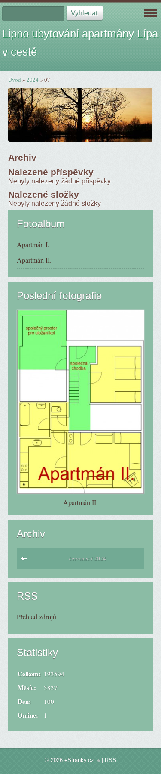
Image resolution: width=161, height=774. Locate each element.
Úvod (14, 80)
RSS (110, 760)
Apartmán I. (33, 244)
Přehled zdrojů (36, 616)
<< (26, 560)
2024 (33, 80)
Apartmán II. (34, 259)
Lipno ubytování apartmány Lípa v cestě (80, 43)
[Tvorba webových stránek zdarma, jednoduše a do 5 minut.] (99, 761)
